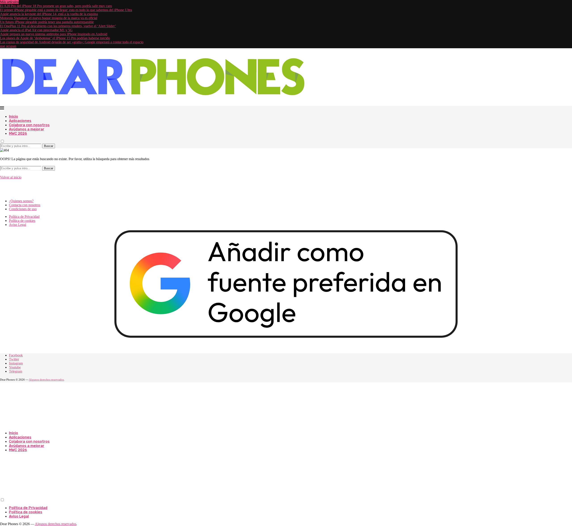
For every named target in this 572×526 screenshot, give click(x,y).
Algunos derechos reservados (46, 379)
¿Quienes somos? (21, 201)
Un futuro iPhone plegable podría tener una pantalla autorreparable (47, 22)
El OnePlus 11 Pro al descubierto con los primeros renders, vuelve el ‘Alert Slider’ (58, 26)
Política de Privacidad (24, 216)
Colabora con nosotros (29, 125)
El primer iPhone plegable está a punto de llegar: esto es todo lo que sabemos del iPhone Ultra (66, 10)
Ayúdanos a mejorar (26, 129)
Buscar (48, 146)
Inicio (13, 116)
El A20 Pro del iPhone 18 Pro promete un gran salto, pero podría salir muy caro (56, 6)
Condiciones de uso (23, 209)
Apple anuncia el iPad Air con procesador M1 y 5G (36, 30)
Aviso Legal (17, 224)
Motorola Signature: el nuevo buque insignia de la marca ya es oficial (48, 18)
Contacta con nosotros (24, 205)
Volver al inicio (10, 177)
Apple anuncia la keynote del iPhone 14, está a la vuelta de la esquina (49, 14)
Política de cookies (22, 220)
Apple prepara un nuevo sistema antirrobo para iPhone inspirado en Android (53, 34)
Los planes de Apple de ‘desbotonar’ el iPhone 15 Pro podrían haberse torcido (55, 38)
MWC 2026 (18, 133)
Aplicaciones (20, 121)
